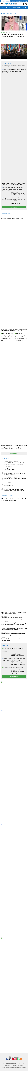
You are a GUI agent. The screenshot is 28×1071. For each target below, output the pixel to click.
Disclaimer (7, 1065)
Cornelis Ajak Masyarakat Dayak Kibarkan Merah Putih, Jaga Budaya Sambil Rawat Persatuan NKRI (18, 194)
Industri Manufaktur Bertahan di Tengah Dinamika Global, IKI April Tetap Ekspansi (13, 613)
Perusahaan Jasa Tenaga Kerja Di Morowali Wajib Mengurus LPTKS (15, 479)
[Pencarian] (26, 4)
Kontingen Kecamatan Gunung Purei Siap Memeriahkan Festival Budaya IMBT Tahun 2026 (6, 447)
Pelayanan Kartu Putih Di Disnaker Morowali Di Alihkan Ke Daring (15, 474)
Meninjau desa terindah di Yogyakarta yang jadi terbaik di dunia (15, 468)
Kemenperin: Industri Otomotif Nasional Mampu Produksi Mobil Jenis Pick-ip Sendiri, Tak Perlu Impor (17, 655)
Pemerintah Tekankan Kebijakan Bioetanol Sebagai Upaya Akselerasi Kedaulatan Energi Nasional (14, 623)
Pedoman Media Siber (17, 1065)
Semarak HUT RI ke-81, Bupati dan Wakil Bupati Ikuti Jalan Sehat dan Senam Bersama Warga (14, 329)
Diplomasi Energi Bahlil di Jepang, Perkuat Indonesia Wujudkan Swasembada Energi (11, 618)
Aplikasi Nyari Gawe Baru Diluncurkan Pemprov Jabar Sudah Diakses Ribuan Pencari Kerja (14, 490)
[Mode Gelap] (23, 4)
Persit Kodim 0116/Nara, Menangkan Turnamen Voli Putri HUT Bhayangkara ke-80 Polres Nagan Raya (21, 447)
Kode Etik (13, 1063)
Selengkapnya (13, 207)
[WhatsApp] (18, 1059)
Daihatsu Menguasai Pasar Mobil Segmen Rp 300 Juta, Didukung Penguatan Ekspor (18, 663)
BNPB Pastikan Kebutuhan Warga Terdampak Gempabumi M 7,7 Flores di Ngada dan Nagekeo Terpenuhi (13, 183)
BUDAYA (3, 32)
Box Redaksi (7, 1063)
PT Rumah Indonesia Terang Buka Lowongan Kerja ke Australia (15, 484)
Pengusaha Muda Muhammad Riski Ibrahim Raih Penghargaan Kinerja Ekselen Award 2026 (18, 202)
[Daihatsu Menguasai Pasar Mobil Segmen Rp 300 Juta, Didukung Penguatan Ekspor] (14, 659)
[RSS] (21, 1059)
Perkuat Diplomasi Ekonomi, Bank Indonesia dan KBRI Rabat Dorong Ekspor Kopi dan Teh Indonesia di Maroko (14, 634)
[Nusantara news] (11, 4)
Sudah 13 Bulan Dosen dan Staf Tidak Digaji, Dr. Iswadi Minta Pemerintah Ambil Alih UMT (15, 463)
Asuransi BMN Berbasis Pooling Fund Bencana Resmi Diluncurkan (12, 639)
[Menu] (2, 4)
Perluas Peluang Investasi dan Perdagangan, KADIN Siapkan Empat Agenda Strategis (14, 629)
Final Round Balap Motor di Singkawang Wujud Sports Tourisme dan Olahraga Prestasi (17, 672)
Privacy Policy (21, 1063)
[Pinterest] (13, 1059)
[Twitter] (10, 1059)
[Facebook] (7, 1059)
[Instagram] (15, 1059)
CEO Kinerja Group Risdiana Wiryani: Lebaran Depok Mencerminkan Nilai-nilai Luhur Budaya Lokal (14, 36)
